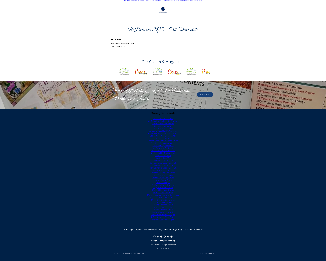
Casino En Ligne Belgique (163, 185)
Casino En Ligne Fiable (163, 205)
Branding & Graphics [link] (133, 229)
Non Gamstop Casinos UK (163, 150)
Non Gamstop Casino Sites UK (163, 163)
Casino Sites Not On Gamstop (163, 136)
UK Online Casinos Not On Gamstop (163, 133)
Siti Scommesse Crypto (163, 192)
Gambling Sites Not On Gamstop (163, 131)
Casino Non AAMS (163, 155)
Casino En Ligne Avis (163, 202)
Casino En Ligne (163, 182)
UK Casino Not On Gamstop (163, 153)
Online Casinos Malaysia (163, 212)
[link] (163, 9)
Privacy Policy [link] (175, 229)
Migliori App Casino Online (163, 200)
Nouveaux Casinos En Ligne (163, 214)
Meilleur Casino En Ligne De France (163, 195)
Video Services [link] (150, 229)
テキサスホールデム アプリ (163, 217)
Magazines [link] (163, 229)
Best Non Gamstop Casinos (163, 143)
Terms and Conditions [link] (193, 229)
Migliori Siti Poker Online (163, 190)
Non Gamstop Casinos (163, 160)
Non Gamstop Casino (163, 118)
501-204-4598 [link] (163, 248)
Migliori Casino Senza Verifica (163, 197)
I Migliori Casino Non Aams (163, 172)
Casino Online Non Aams (163, 177)
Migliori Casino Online (163, 180)
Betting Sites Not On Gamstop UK (163, 140)
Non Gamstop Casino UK (163, 148)
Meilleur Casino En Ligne (163, 219)
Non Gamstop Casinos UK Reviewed (163, 121)
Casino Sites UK (163, 158)
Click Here (205, 95)
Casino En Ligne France (163, 145)
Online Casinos (163, 138)
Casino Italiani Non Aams (163, 123)
